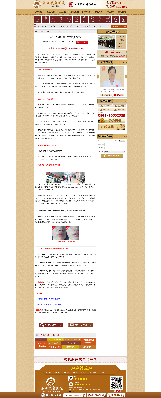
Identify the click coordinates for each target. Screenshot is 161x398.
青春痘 (38, 21)
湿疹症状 (41, 339)
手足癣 (101, 26)
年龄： (117, 140)
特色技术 (98, 12)
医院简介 (51, 12)
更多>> (125, 62)
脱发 (45, 21)
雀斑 (123, 21)
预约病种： (101, 151)
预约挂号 (122, 12)
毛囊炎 (55, 26)
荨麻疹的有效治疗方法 (72, 339)
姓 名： (100, 140)
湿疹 (61, 21)
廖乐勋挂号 (87, 347)
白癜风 (116, 21)
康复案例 (75, 12)
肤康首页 (39, 12)
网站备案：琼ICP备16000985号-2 (77, 387)
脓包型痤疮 (70, 347)
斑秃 (49, 26)
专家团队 (58, 372)
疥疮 (90, 26)
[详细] (112, 91)
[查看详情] (121, 57)
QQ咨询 (121, 40)
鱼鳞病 (108, 21)
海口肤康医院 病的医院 (89, 341)
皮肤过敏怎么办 (54, 343)
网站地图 (71, 391)
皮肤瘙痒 (69, 26)
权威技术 (67, 372)
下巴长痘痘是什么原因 (55, 339)
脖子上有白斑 (71, 343)
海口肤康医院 (48, 31)
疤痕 (100, 21)
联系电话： (101, 144)
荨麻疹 (53, 21)
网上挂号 (93, 372)
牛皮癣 (92, 21)
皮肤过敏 (61, 26)
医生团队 (63, 12)
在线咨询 (121, 36)
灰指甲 (84, 21)
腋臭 (95, 26)
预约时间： (101, 147)
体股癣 (77, 26)
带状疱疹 (83, 26)
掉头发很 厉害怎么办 (41, 345)
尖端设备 (86, 12)
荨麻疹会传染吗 (55, 347)
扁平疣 (77, 21)
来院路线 (110, 12)
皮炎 (68, 21)
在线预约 (84, 372)
